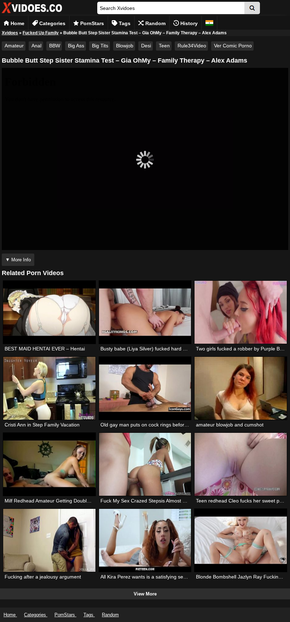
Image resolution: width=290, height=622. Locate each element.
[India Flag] (209, 23)
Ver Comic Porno (233, 45)
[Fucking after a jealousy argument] (49, 540)
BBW (54, 45)
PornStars (91, 23)
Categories (51, 23)
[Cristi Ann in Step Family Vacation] (49, 388)
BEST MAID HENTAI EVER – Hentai (45, 348)
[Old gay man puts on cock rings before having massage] (145, 388)
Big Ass (76, 45)
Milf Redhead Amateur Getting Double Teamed (57, 501)
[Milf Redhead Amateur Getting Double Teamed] (49, 464)
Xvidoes (10, 32)
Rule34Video (192, 45)
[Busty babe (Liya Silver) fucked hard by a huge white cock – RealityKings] (145, 312)
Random (155, 23)
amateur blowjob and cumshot (229, 425)
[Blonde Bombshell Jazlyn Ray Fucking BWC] (240, 540)
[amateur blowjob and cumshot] (240, 388)
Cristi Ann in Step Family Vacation (42, 425)
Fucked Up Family (41, 32)
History (188, 23)
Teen (164, 45)
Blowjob (124, 45)
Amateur (14, 45)
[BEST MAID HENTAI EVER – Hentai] (49, 312)
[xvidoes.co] (32, 13)
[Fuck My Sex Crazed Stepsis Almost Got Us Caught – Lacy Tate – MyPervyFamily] (145, 464)
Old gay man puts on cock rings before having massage (162, 425)
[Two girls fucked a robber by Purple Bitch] (240, 312)
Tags (123, 23)
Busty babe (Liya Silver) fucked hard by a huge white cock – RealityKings (181, 348)
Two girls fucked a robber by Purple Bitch (242, 348)
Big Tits (100, 45)
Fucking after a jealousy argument (43, 577)
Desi (146, 45)
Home (16, 23)
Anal (36, 45)
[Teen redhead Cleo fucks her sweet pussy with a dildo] (240, 464)
